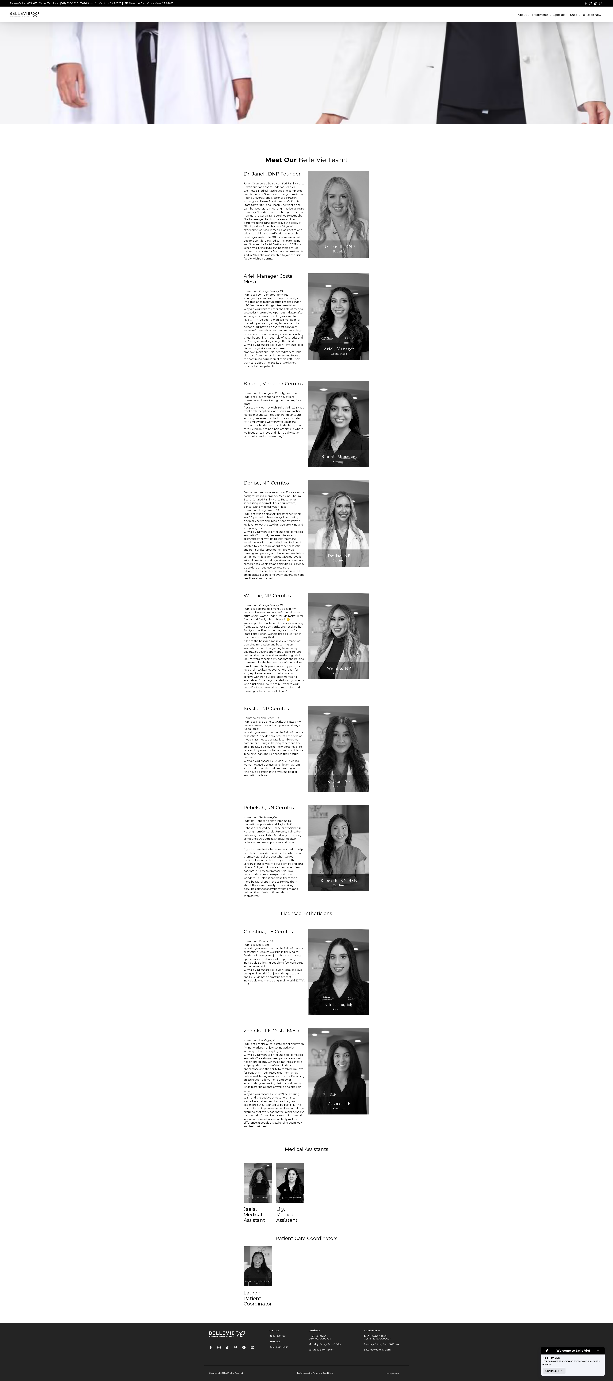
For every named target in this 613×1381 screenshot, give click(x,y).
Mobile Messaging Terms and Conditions (314, 1373)
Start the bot (552, 1370)
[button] (524, 14)
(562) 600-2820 (278, 1346)
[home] (25, 14)
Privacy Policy (392, 1373)
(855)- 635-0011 (278, 1335)
